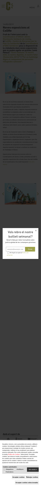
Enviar (30, 249)
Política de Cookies (14, 454)
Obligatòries (9, 469)
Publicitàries (9, 472)
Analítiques (20, 469)
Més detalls (32, 469)
